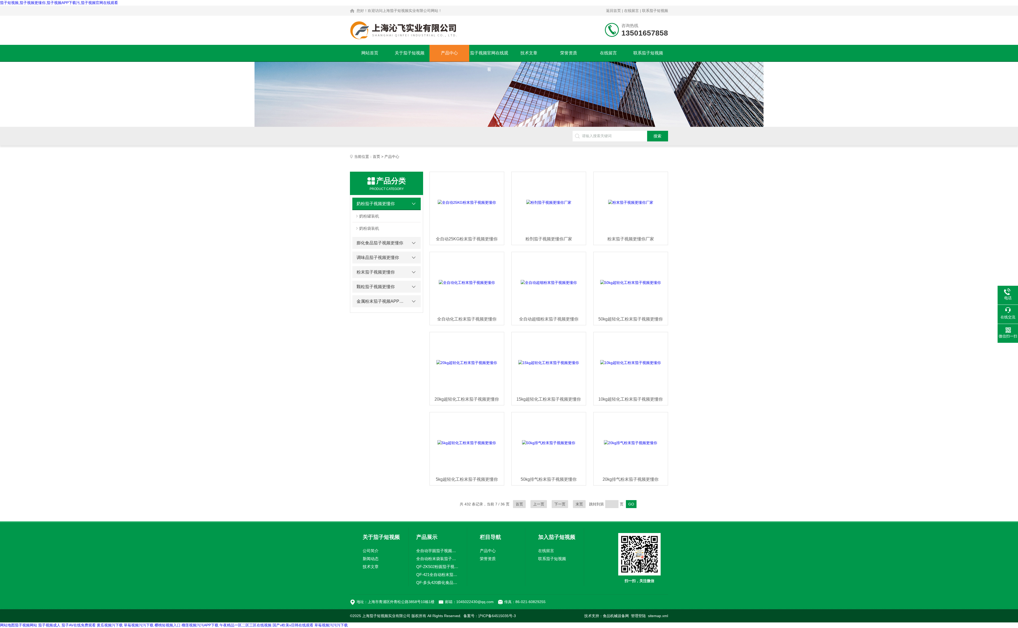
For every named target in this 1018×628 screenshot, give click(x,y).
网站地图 (7, 625)
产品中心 (449, 53)
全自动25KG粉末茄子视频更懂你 (467, 239)
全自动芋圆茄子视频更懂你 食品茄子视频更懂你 (437, 550)
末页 (579, 504)
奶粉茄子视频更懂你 (376, 203)
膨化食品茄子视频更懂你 (380, 243)
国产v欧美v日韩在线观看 (293, 625)
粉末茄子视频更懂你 (376, 272)
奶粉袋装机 (369, 228)
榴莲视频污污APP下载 (200, 625)
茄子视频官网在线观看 (489, 56)
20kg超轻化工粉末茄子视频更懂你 (467, 399)
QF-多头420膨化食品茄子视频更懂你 (437, 582)
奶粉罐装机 (369, 216)
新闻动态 (371, 558)
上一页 (538, 504)
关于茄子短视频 (409, 53)
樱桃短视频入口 (168, 625)
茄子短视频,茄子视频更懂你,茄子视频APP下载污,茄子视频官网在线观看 (59, 3)
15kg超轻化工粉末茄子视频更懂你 (548, 399)
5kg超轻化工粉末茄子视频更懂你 (467, 479)
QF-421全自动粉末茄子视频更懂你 (437, 574)
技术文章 (528, 53)
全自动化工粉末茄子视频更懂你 (467, 319)
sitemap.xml (658, 616)
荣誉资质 (568, 53)
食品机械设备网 (616, 616)
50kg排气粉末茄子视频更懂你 (549, 479)
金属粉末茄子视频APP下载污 (382, 301)
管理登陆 (638, 616)
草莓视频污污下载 (138, 625)
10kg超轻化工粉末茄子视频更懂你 (630, 399)
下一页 (559, 504)
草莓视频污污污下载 (331, 625)
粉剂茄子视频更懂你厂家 (548, 239)
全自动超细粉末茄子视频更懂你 (548, 319)
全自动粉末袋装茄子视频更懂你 (437, 558)
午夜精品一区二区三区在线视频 (245, 625)
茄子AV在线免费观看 (79, 625)
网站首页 (369, 53)
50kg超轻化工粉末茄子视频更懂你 (630, 319)
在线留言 (631, 10)
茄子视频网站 (26, 625)
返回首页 (613, 10)
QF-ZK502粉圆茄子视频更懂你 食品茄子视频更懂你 (437, 566)
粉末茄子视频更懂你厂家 (630, 239)
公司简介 (371, 550)
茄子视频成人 (49, 625)
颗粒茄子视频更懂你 (376, 286)
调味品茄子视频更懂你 (378, 257)
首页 (376, 156)
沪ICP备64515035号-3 (497, 616)
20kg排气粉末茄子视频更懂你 (631, 479)
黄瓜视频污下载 (110, 625)
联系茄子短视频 (655, 10)
